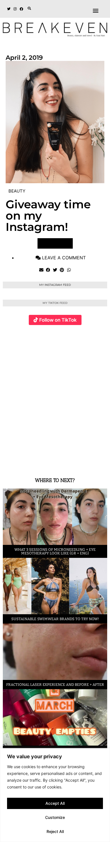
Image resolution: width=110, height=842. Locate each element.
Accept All (55, 803)
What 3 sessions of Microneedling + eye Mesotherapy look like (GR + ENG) (55, 551)
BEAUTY (16, 191)
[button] (29, 8)
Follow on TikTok (58, 320)
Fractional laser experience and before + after (55, 684)
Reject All (55, 831)
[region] (55, 795)
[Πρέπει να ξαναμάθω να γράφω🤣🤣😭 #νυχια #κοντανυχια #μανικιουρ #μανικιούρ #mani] (90, 432)
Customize (55, 817)
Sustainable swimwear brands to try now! (55, 619)
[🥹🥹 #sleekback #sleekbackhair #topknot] (55, 432)
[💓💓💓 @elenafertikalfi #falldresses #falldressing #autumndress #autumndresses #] (90, 363)
